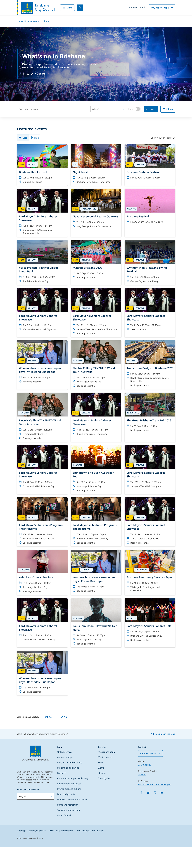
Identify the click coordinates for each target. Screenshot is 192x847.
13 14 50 (142, 774)
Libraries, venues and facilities (72, 799)
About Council (64, 815)
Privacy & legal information (90, 830)
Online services (64, 751)
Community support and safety (72, 778)
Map (36, 137)
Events (101, 767)
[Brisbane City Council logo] (36, 7)
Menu (69, 7)
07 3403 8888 (144, 764)
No (65, 716)
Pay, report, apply (160, 7)
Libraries (102, 773)
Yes (51, 716)
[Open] (123, 109)
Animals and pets (65, 757)
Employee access (37, 830)
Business (61, 773)
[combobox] (104, 109)
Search (152, 109)
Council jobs (104, 778)
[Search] (80, 7)
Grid (25, 137)
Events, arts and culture (69, 788)
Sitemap (21, 830)
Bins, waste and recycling (69, 762)
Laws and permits (66, 794)
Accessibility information (61, 830)
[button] (40, 73)
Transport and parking (68, 810)
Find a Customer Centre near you (154, 784)
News (100, 762)
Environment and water (69, 783)
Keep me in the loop (165, 733)
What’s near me (105, 757)
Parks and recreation (67, 804)
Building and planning (68, 767)
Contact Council (137, 7)
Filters (169, 109)
